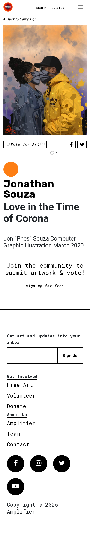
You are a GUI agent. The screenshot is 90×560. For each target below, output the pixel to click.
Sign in (41, 7)
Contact (18, 444)
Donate (16, 406)
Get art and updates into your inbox (43, 339)
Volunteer (21, 395)
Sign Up (70, 356)
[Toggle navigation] (80, 7)
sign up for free (45, 285)
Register (56, 7)
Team (13, 433)
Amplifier (21, 423)
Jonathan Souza (28, 189)
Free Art (20, 384)
